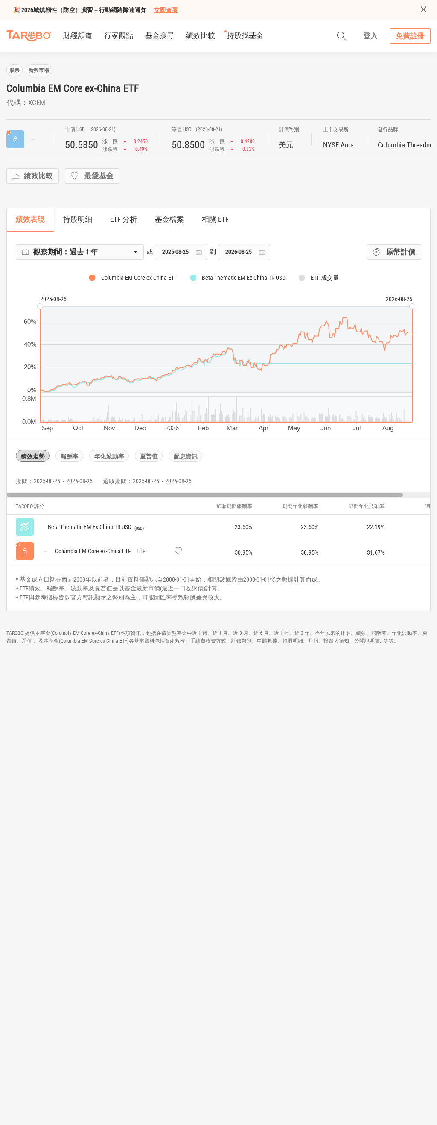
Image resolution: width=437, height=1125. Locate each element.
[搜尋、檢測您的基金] (341, 36)
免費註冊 (410, 36)
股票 (14, 70)
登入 (370, 36)
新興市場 (39, 70)
